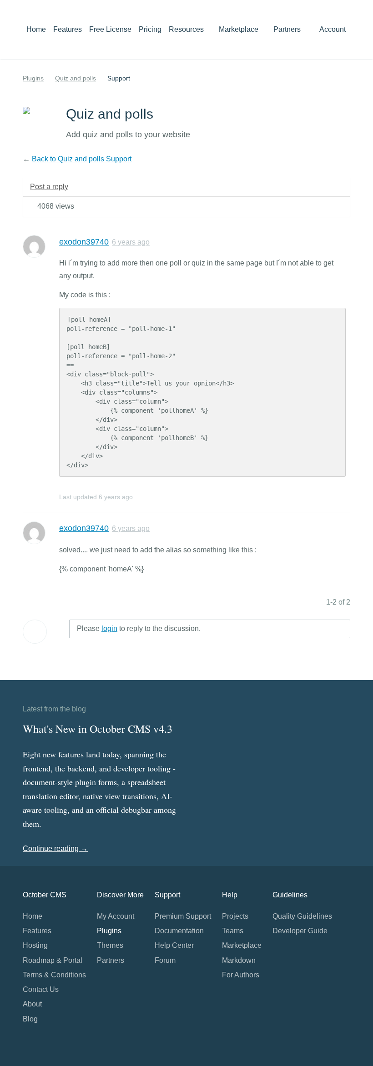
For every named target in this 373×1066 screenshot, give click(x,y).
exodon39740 (84, 241)
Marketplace (239, 29)
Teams (232, 931)
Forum (165, 960)
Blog (30, 1019)
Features (67, 29)
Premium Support (183, 916)
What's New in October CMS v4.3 (97, 728)
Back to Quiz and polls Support (81, 159)
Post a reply (49, 186)
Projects (235, 916)
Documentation (179, 931)
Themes (110, 945)
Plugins (33, 78)
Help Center (174, 945)
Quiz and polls (75, 78)
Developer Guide (300, 931)
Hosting (35, 945)
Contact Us (41, 989)
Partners (287, 29)
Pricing (150, 29)
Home (36, 29)
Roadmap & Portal (52, 960)
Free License (110, 29)
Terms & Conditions (54, 975)
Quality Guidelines (302, 916)
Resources (187, 29)
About (32, 1004)
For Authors (240, 975)
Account (333, 29)
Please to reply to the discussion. (139, 628)
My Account (115, 916)
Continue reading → (55, 848)
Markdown (239, 960)
